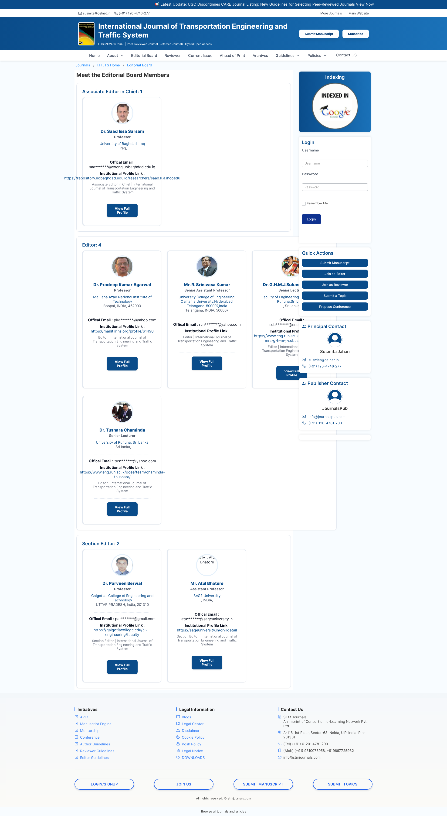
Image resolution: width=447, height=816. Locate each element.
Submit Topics (343, 784)
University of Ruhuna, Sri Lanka (122, 442)
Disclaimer (191, 730)
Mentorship (89, 730)
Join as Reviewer (335, 285)
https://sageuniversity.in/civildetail (207, 630)
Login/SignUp (104, 784)
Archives (260, 55)
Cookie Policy (193, 737)
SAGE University (206, 595)
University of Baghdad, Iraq (122, 143)
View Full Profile (122, 210)
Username (310, 150)
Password (310, 174)
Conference (90, 737)
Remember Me (317, 203)
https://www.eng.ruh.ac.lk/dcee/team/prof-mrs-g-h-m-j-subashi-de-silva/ (291, 338)
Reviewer (173, 55)
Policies (314, 55)
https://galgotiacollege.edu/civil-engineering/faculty (122, 632)
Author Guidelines (95, 744)
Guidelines (285, 55)
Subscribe (355, 34)
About (112, 55)
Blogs (186, 717)
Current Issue (200, 55)
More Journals (331, 13)
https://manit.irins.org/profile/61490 (122, 331)
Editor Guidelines (94, 757)
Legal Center (193, 724)
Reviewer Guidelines (97, 751)
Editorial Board (144, 55)
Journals (83, 65)
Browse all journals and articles (223, 811)
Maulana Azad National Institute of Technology (122, 299)
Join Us (183, 784)
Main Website (359, 13)
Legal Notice (192, 751)
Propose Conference (335, 307)
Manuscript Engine (96, 724)
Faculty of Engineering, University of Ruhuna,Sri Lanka (291, 299)
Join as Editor (335, 274)
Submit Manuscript (319, 34)
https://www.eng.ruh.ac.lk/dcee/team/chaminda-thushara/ (122, 474)
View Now (344, 4)
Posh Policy (191, 744)
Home (94, 55)
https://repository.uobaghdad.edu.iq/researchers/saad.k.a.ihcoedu (122, 178)
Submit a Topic (335, 296)
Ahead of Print (232, 55)
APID (84, 717)
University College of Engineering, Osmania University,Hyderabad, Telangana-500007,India (207, 301)
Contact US (346, 55)
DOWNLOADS (193, 757)
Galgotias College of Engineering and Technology (122, 597)
